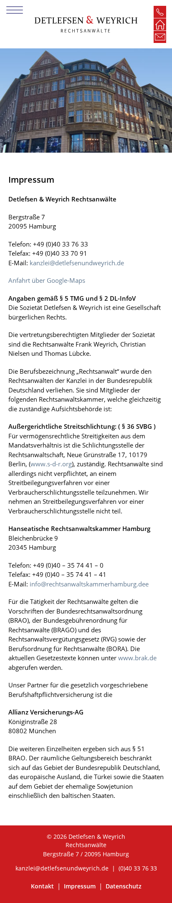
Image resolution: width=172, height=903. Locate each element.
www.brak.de (137, 658)
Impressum (80, 886)
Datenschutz (124, 886)
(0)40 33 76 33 (138, 868)
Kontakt (43, 886)
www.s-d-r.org (51, 464)
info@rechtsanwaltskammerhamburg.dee (89, 584)
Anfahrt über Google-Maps (46, 280)
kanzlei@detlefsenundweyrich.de (77, 263)
